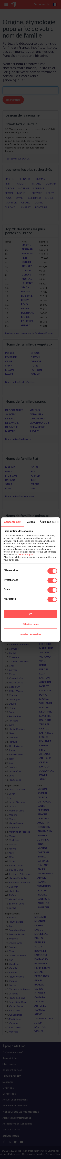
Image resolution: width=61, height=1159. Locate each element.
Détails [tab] (30, 521)
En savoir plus (26, 554)
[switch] (52, 580)
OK (30, 614)
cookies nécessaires (30, 634)
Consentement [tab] (12, 521)
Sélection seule (31, 624)
